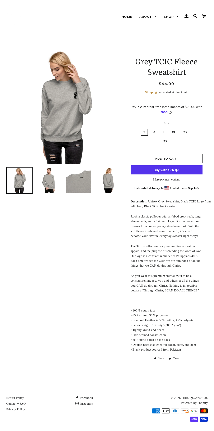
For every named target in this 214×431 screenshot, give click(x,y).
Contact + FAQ (16, 403)
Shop (169, 17)
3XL (166, 141)
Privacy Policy (15, 409)
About (146, 17)
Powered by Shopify (194, 402)
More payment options (166, 179)
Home (127, 17)
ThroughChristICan (195, 397)
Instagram (86, 403)
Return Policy (15, 397)
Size (166, 123)
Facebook (86, 397)
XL (174, 132)
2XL (186, 132)
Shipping (151, 92)
